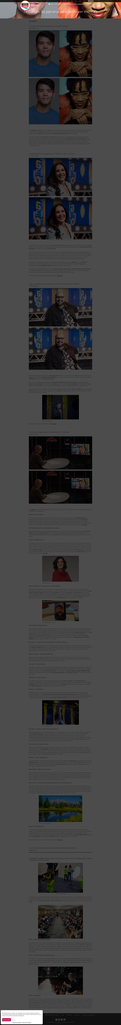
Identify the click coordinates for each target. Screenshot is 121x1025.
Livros (75, 4)
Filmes (60, 4)
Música (52, 4)
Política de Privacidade (16, 1022)
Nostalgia (94, 4)
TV (72, 4)
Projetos (75, 1)
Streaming (88, 4)
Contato (84, 1)
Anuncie (72, 1)
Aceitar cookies (6, 1019)
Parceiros (80, 1)
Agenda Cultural (81, 4)
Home (61, 1)
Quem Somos (65, 1)
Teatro (56, 4)
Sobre (69, 1)
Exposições (65, 4)
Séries (69, 4)
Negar (13, 1019)
